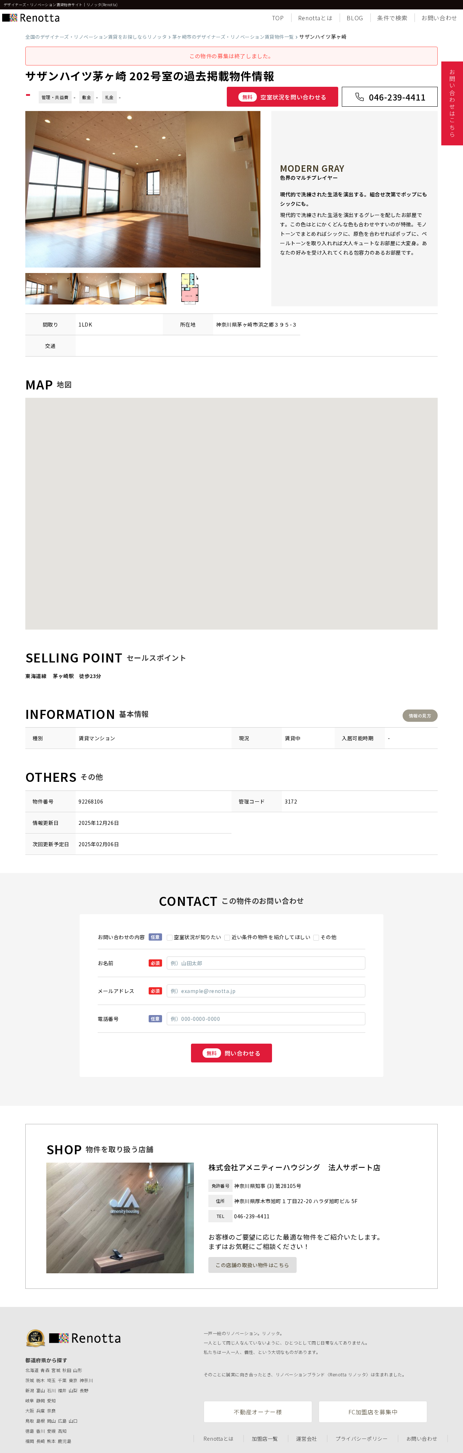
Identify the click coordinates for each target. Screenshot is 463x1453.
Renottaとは (315, 17)
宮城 (55, 1370)
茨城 (29, 1380)
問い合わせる (234, 1053)
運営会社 (306, 1438)
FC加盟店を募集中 (373, 1411)
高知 (62, 1431)
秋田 (66, 1370)
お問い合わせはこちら (452, 103)
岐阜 (29, 1400)
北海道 (32, 1370)
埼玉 (51, 1380)
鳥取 (29, 1421)
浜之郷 (266, 324)
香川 (40, 1431)
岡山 (51, 1421)
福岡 (29, 1441)
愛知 (51, 1400)
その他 (328, 937)
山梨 (73, 1390)
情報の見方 (420, 715)
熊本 (51, 1441)
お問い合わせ (439, 17)
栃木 (40, 1380)
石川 (51, 1390)
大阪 (29, 1410)
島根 (40, 1421)
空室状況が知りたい (197, 937)
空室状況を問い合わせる (284, 97)
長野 (84, 1390)
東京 (73, 1380)
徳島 (29, 1431)
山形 (77, 1370)
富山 (40, 1390)
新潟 (29, 1390)
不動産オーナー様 (258, 1411)
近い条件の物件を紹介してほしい (271, 937)
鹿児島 (64, 1441)
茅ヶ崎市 (247, 324)
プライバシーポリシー (361, 1438)
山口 (73, 1421)
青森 (45, 1370)
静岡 (40, 1400)
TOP (278, 17)
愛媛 (51, 1431)
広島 (62, 1421)
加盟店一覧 (265, 1438)
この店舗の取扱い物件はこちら (252, 1265)
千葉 (62, 1380)
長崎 (40, 1441)
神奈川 (86, 1380)
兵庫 (40, 1410)
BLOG (355, 17)
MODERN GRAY (312, 168)
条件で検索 (392, 17)
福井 (62, 1390)
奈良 (51, 1410)
